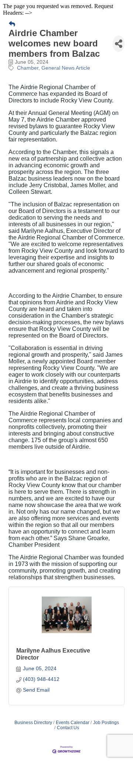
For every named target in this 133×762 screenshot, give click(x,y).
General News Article (65, 68)
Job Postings (106, 722)
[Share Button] (119, 43)
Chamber (27, 68)
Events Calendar (72, 722)
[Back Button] (12, 24)
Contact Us (68, 727)
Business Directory (33, 722)
